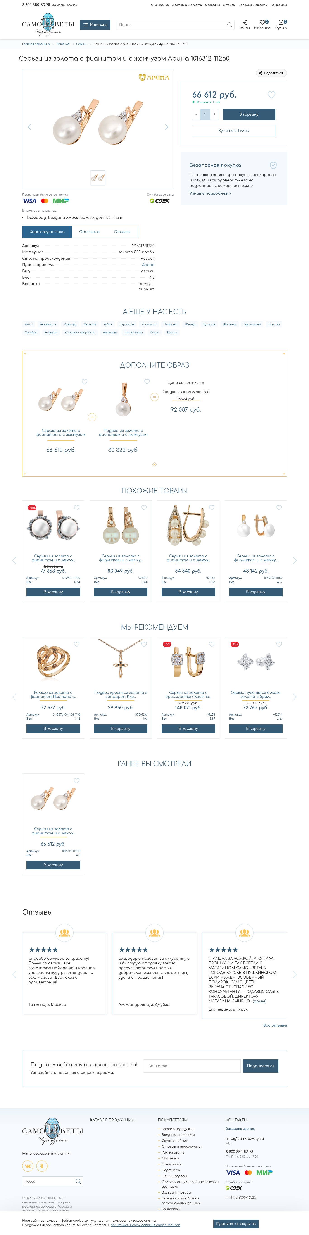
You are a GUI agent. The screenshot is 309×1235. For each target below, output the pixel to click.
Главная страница (36, 44)
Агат (28, 324)
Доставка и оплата (187, 5)
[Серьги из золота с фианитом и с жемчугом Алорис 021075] (121, 527)
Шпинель (229, 324)
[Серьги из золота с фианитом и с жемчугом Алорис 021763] (188, 527)
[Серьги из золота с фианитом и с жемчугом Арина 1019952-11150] (53, 527)
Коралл (172, 332)
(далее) (259, 1001)
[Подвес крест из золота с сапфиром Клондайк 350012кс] (121, 664)
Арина (148, 265)
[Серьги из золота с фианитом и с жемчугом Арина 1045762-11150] (256, 527)
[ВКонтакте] (27, 1166)
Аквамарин (48, 324)
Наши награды (174, 1176)
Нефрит (51, 332)
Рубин (108, 324)
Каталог (63, 44)
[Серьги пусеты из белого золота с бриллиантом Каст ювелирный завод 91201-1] (256, 664)
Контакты (279, 5)
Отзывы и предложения (182, 1146)
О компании (160, 5)
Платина (170, 324)
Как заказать (173, 1152)
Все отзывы (275, 1025)
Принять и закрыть (236, 1224)
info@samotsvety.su (245, 1139)
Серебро (31, 332)
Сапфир (274, 324)
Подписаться (260, 1066)
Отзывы (229, 5)
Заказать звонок (240, 1128)
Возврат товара (176, 1192)
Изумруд (70, 324)
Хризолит (149, 324)
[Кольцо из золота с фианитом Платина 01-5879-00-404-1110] (53, 664)
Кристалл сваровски (80, 332)
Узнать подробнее (209, 193)
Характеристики (47, 232)
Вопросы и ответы (253, 5)
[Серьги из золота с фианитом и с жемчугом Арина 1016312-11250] (53, 800)
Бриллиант (252, 324)
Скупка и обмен (175, 1140)
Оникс (154, 332)
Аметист (110, 332)
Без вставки (133, 332)
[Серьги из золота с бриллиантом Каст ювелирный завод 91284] (188, 664)
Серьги (81, 44)
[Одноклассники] (42, 1166)
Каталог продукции (178, 1129)
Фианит (90, 324)
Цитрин (209, 324)
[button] (29, 127)
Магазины (212, 5)
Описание (89, 232)
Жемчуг (190, 324)
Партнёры (171, 1170)
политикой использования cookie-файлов (145, 1225)
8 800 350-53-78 (36, 5)
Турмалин (127, 324)
